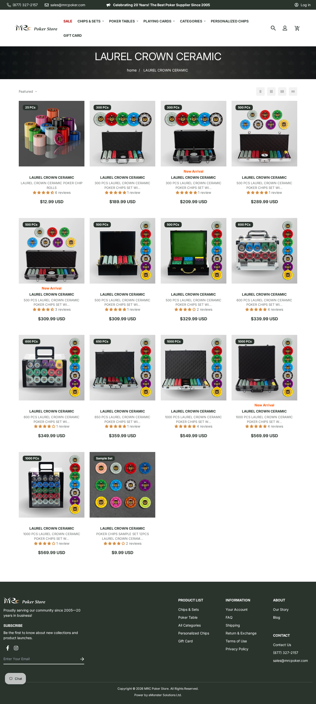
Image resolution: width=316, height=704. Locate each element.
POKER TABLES (122, 21)
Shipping (233, 625)
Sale (67, 21)
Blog (276, 617)
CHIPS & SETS (89, 21)
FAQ (229, 617)
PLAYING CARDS (157, 21)
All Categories (189, 625)
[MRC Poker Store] (36, 28)
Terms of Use (236, 641)
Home (132, 70)
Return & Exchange (241, 633)
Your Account (237, 609)
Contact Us (282, 645)
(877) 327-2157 (285, 652)
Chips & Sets (188, 609)
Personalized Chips (230, 21)
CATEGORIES (191, 21)
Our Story (281, 609)
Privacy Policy (237, 649)
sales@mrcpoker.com (290, 660)
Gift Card (72, 35)
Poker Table (188, 617)
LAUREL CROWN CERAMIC (51, 177)
